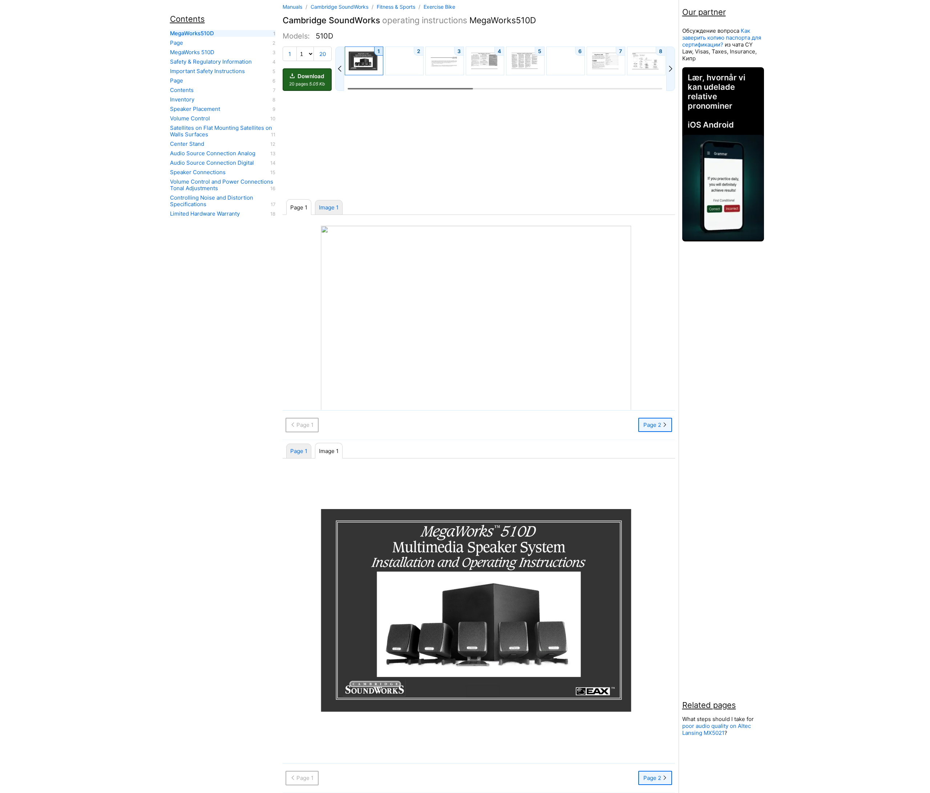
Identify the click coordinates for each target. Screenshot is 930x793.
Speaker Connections (198, 172)
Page (176, 43)
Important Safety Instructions (207, 71)
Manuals (292, 7)
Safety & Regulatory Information (211, 62)
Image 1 (329, 207)
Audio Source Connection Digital (212, 163)
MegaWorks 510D (192, 52)
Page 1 (298, 451)
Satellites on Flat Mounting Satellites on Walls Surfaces (221, 131)
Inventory (182, 99)
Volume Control (190, 118)
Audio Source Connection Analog (212, 153)
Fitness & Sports (397, 7)
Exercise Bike (439, 7)
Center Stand (187, 144)
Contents (182, 90)
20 (322, 54)
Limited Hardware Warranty (205, 214)
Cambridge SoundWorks (340, 7)
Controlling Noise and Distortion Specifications (211, 201)
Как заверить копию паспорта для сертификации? (721, 37)
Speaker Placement (195, 109)
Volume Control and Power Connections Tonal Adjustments (221, 185)
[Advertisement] (479, 145)
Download (307, 80)
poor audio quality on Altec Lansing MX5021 (716, 729)
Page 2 (653, 424)
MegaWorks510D (192, 33)
